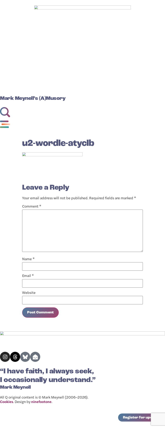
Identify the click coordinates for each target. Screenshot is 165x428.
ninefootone (41, 402)
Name (28, 259)
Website (29, 293)
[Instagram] (5, 357)
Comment (31, 207)
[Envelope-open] (35, 357)
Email (28, 276)
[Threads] (15, 357)
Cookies (6, 402)
